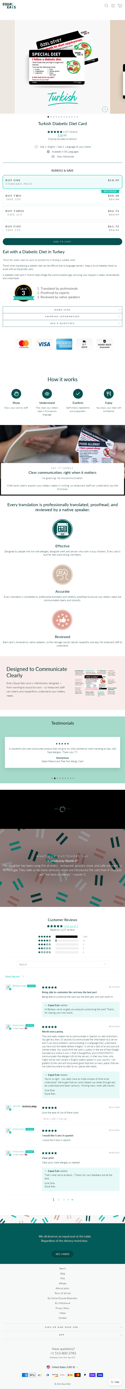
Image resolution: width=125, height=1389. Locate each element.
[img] (49, 987)
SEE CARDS (62, 1253)
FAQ (62, 1278)
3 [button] (64, 1199)
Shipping (52, 139)
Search (62, 1268)
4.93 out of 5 (71, 926)
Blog (62, 1273)
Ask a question (62, 323)
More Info (62, 310)
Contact (63, 1318)
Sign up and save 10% (61, 1327)
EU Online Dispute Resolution (62, 1298)
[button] (55, 131)
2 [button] (58, 1199)
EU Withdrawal (62, 1303)
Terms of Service (63, 1293)
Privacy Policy (62, 1308)
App (61, 1335)
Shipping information (62, 316)
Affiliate (62, 1283)
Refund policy (62, 1288)
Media (62, 1313)
